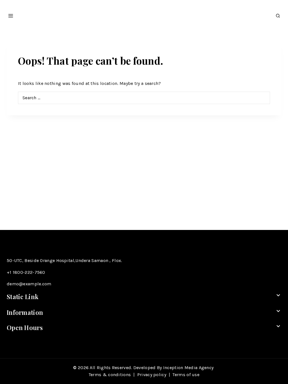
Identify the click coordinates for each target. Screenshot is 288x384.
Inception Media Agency (189, 367)
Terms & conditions (110, 374)
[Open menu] (11, 14)
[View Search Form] (277, 14)
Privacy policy (151, 374)
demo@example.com (29, 283)
